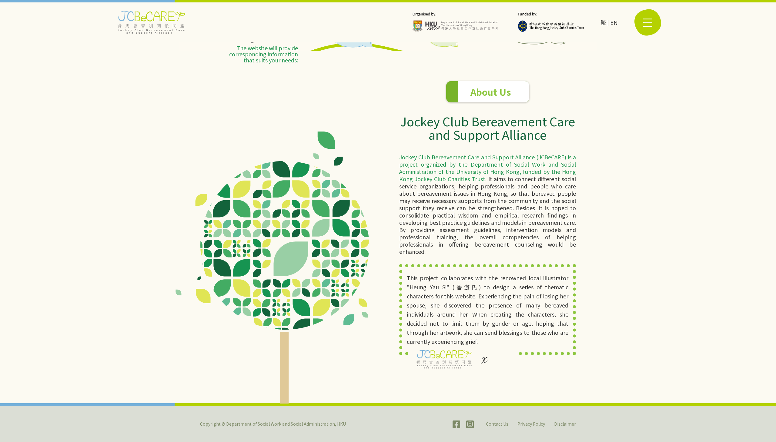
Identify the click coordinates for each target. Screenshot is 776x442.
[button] (647, 22)
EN (613, 22)
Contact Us (497, 424)
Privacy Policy (531, 424)
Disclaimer (565, 424)
